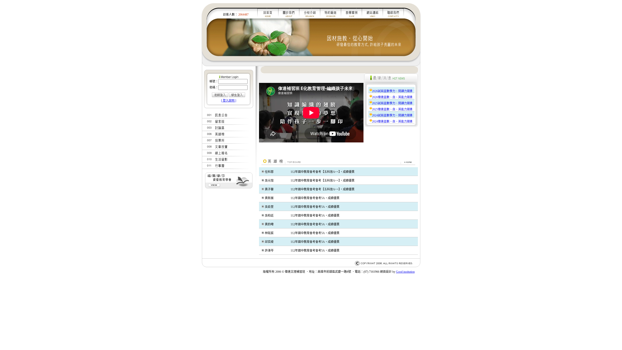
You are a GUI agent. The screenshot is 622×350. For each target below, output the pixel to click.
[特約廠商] (330, 17)
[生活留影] (227, 161)
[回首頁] (267, 17)
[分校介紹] (309, 17)
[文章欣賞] (227, 149)
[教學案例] (351, 17)
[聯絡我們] (393, 17)
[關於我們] (288, 17)
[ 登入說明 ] (228, 100)
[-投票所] (227, 142)
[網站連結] (372, 17)
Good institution (405, 271)
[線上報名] (227, 155)
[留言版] (227, 123)
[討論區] (227, 130)
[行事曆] (227, 168)
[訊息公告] (227, 117)
